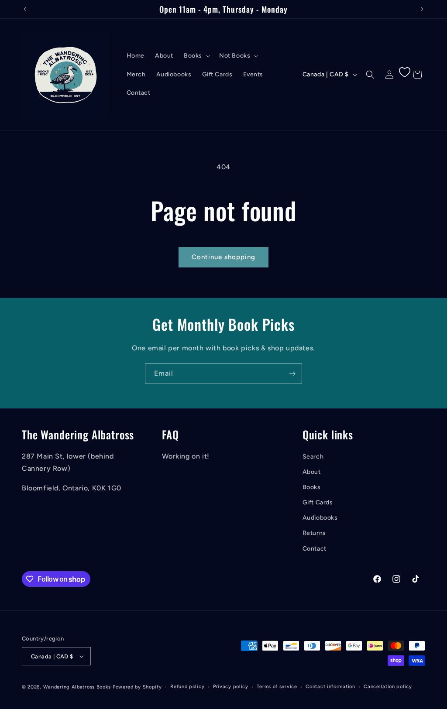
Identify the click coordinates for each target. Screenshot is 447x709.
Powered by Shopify (137, 687)
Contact (315, 548)
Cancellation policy (388, 686)
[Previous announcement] (24, 9)
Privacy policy (230, 686)
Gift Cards (318, 502)
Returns (314, 533)
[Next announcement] (422, 9)
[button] (196, 56)
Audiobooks (320, 517)
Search (313, 456)
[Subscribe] (292, 373)
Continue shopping (223, 257)
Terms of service (277, 686)
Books (312, 487)
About (312, 472)
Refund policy (187, 686)
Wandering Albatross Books (77, 687)
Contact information (330, 686)
